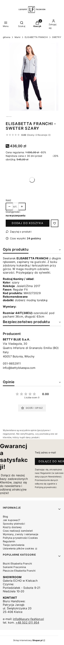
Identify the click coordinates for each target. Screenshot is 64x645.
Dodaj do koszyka (27, 223)
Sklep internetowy (27, 640)
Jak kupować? (11, 520)
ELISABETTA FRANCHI (36, 37)
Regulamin (9, 541)
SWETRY (56, 37)
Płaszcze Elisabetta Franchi (19, 570)
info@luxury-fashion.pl (28, 619)
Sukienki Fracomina (14, 567)
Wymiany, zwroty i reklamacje (20, 534)
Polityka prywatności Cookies (20, 537)
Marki (17, 37)
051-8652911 (12, 363)
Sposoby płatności (14, 523)
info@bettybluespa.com (19, 368)
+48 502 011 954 (27, 622)
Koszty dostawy (12, 527)
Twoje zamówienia (14, 544)
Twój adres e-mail (45, 452)
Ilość (8, 200)
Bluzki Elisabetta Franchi (17, 563)
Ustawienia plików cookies (19, 548)
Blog (5, 516)
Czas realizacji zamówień (18, 530)
